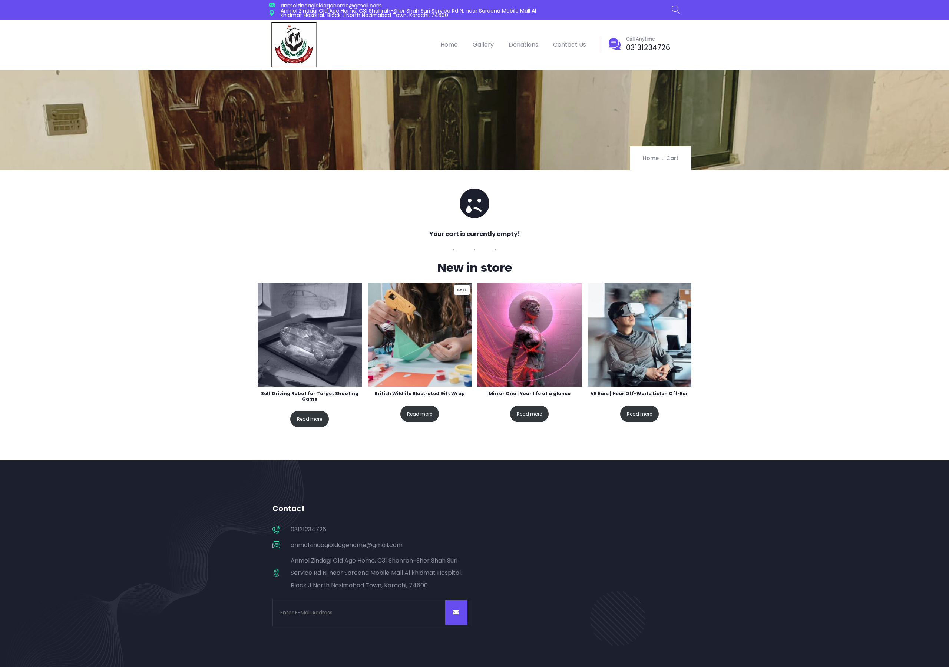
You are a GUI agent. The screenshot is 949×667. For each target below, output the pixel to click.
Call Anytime (640, 39)
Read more (309, 419)
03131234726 (648, 47)
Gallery (483, 44)
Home (449, 44)
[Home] (294, 45)
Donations (523, 44)
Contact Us (569, 44)
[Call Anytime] (615, 44)
